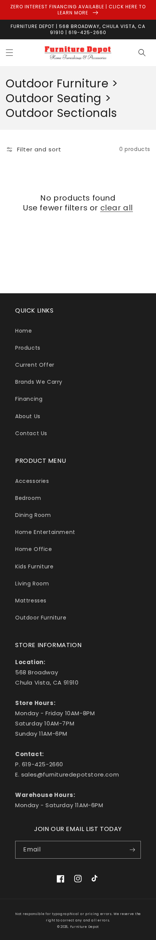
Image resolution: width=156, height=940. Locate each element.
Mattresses (31, 600)
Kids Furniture (34, 566)
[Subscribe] (132, 850)
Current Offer (35, 365)
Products (28, 348)
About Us (28, 416)
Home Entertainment (45, 532)
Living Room (32, 583)
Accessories (32, 481)
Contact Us (31, 433)
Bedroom (28, 498)
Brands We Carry (38, 382)
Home (23, 331)
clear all (116, 208)
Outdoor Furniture (40, 617)
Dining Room (33, 515)
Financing (28, 399)
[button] (9, 52)
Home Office (33, 549)
